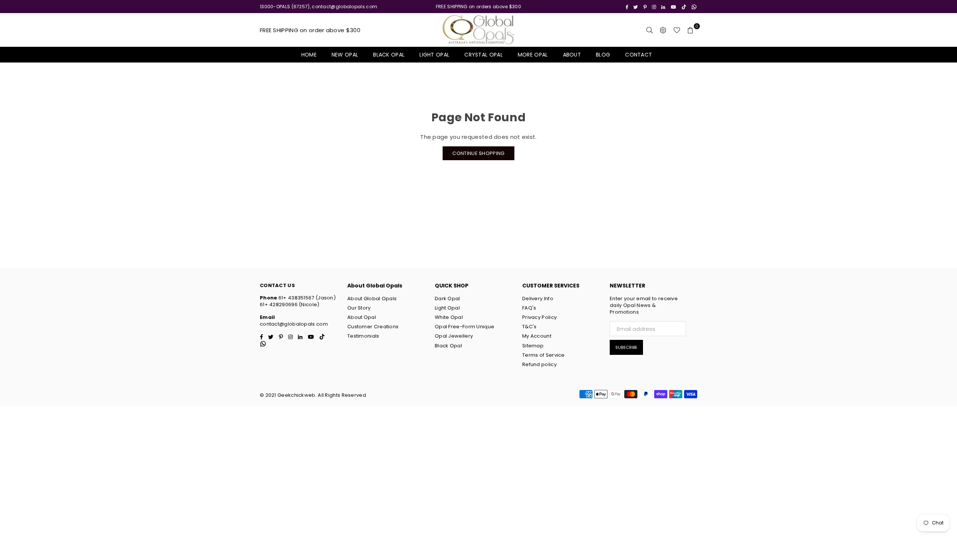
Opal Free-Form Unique (464, 326)
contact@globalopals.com (294, 324)
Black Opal (388, 54)
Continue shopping (478, 153)
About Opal (361, 317)
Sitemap (533, 345)
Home (309, 54)
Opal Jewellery (454, 335)
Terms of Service (543, 355)
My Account (536, 335)
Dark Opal (447, 298)
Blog (603, 54)
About (572, 54)
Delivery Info (537, 298)
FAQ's (529, 307)
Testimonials (363, 335)
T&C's (529, 326)
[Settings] (663, 30)
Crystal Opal (483, 54)
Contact (638, 54)
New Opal (345, 54)
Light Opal (434, 54)
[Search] (649, 30)
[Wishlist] (677, 30)
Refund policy (539, 364)
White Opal (449, 317)
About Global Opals (372, 298)
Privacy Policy (539, 317)
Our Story (359, 307)
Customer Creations (373, 326)
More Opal (533, 54)
